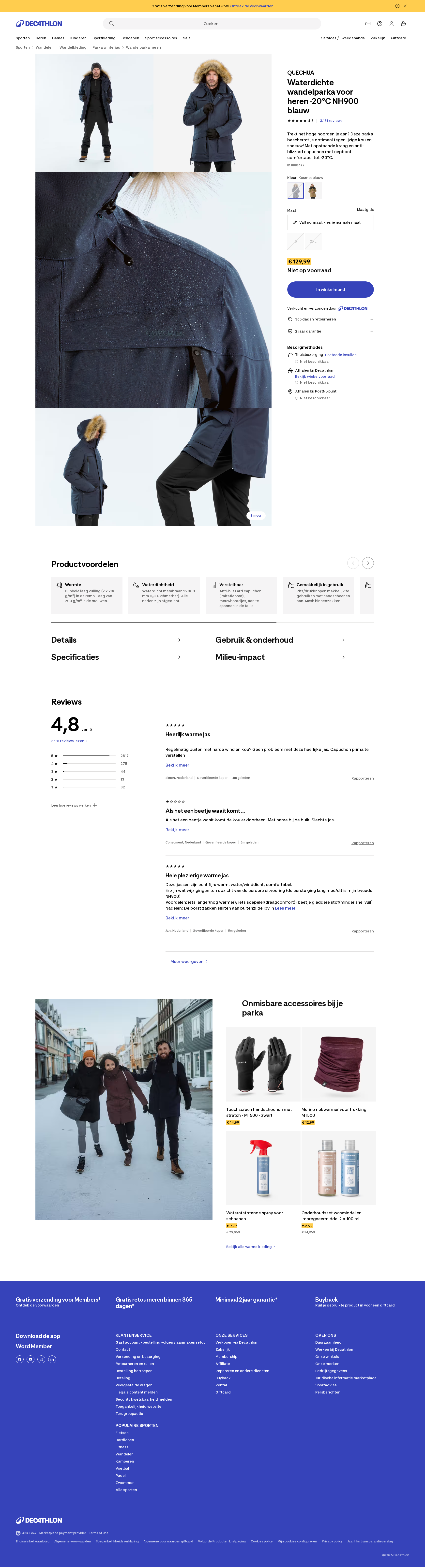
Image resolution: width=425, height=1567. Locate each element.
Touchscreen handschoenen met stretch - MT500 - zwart (259, 1112)
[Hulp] (380, 23)
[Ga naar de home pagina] (39, 23)
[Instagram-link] (41, 1359)
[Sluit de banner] (405, 6)
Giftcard (398, 38)
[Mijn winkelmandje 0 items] (403, 23)
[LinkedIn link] (52, 1359)
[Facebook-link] (20, 1359)
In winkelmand (330, 289)
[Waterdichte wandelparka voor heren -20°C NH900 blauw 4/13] (94, 467)
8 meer (256, 515)
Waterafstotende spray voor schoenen (255, 1215)
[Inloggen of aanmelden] (391, 23)
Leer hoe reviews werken (71, 805)
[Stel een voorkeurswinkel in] (368, 23)
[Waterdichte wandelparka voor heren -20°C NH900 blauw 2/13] (94, 113)
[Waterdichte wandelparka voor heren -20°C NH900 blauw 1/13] (212, 113)
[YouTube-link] (30, 1359)
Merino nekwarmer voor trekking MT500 (334, 1112)
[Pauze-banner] (397, 6)
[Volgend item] (368, 563)
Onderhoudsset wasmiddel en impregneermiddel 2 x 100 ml (332, 1215)
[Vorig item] (353, 563)
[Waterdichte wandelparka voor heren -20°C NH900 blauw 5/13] (212, 467)
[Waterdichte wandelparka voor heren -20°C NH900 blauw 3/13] (153, 290)
